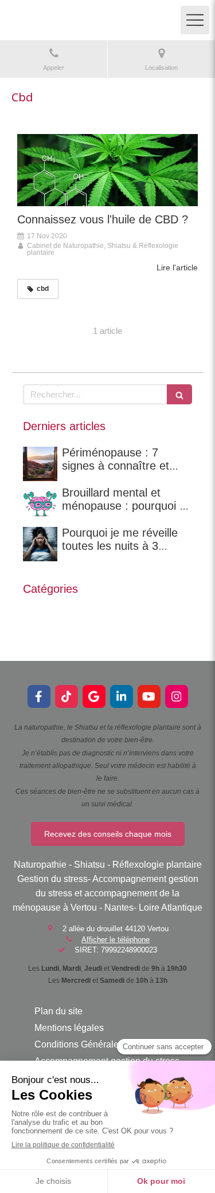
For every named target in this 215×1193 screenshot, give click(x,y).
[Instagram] (176, 696)
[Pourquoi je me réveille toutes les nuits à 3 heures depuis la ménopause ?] (40, 544)
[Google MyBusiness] (94, 696)
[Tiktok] (66, 696)
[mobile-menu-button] (195, 20)
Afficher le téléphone (115, 939)
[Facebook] (39, 696)
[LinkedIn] (121, 696)
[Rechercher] (179, 394)
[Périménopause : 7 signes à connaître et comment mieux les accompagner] (40, 464)
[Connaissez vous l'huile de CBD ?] (107, 170)
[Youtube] (149, 696)
